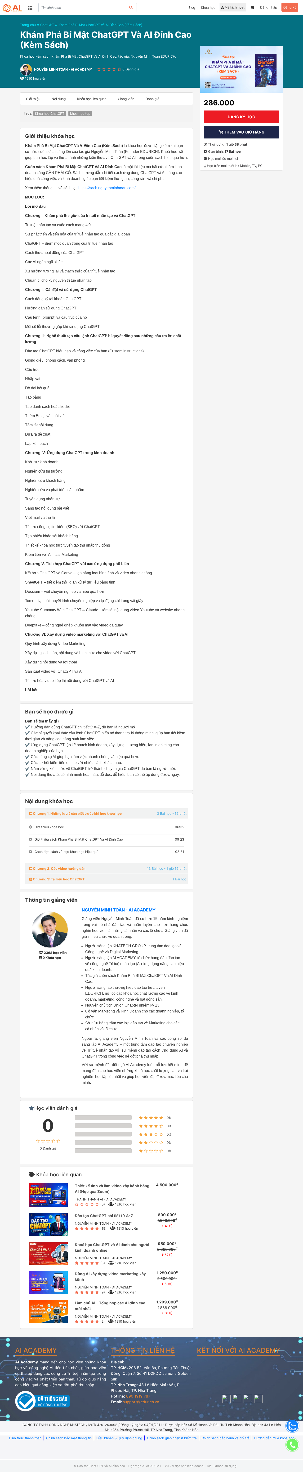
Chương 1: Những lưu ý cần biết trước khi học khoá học (77, 813)
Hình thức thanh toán (25, 1438)
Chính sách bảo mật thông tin (69, 1438)
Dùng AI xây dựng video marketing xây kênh (110, 1276)
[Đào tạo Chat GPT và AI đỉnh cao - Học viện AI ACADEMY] (12, 8)
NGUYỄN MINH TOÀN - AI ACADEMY (119, 909)
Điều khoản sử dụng (221, 1466)
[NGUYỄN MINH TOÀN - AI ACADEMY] (50, 929)
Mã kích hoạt (234, 7)
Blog (191, 7)
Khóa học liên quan (92, 99)
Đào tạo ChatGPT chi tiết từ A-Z (104, 1215)
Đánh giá (152, 99)
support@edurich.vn (141, 1401)
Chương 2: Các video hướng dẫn (58, 868)
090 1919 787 (138, 1396)
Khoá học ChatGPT (49, 113)
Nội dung (59, 99)
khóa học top (80, 113)
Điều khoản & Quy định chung (119, 1438)
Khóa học (208, 7)
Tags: (28, 113)
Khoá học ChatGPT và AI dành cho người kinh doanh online (112, 1247)
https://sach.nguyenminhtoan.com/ (106, 188)
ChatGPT (47, 25)
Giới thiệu (33, 99)
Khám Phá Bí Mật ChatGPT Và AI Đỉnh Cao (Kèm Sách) (100, 25)
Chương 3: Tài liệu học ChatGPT (58, 879)
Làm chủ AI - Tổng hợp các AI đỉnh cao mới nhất (110, 1306)
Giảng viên (126, 99)
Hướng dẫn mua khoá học (274, 1438)
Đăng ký (289, 7)
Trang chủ (28, 25)
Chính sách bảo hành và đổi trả (225, 1438)
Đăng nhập (268, 7)
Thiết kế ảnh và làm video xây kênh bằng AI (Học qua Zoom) (112, 1188)
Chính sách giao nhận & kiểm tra (172, 1438)
